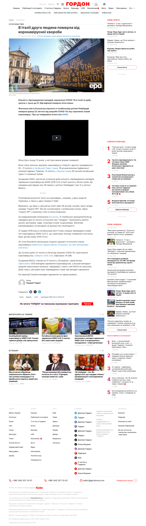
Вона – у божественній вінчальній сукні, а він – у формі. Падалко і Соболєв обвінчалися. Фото (122, 344)
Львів (55, 417)
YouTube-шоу (36, 456)
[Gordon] (77, 4)
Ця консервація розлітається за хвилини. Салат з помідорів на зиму (124, 393)
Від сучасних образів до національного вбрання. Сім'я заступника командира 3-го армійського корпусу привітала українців (23, 376)
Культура (12, 434)
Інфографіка (13, 451)
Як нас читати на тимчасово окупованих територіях (127, 432)
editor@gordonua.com (93, 480)
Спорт (11, 430)
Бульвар (75, 8)
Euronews (53, 217)
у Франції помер (63, 171)
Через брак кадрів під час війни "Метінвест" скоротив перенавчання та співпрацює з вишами (121, 251)
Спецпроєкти (36, 460)
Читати (87, 304)
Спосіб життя (14, 443)
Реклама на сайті (125, 421)
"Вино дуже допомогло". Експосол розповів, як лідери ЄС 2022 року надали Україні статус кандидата (120, 232)
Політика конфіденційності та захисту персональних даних (104, 423)
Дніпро (55, 434)
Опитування (121, 8)
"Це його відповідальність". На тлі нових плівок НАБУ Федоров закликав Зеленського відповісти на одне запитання (124, 164)
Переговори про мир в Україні (65, 13)
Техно (11, 439)
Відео (111, 8)
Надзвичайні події (16, 447)
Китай (21, 297)
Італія (36, 297)
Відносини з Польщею (90, 13)
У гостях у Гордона (52, 8)
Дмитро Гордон (85, 413)
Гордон (11, 20)
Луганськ (56, 443)
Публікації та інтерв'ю (32, 8)
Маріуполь (57, 439)
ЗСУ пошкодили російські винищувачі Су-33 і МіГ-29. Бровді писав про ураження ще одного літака (121, 262)
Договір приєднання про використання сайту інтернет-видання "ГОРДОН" (104, 433)
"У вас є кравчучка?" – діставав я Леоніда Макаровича (120, 25)
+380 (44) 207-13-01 (22, 480)
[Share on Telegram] (39, 292)
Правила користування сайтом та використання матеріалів (104, 413)
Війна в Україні (14, 413)
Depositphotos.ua (36, 498)
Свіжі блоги (113, 20)
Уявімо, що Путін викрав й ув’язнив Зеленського (121, 41)
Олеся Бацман (84, 444)
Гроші (11, 421)
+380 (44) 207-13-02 (58, 480)
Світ (21, 343)
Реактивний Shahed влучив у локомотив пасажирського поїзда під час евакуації (123, 177)
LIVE (83, 8)
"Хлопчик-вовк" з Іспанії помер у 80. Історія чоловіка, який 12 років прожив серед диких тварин (124, 150)
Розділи (33, 409)
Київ (54, 413)
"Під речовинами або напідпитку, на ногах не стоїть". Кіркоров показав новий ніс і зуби (57, 374)
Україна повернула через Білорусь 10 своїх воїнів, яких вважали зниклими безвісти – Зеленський (121, 303)
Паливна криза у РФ (43, 13)
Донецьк (56, 426)
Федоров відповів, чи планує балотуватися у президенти (123, 202)
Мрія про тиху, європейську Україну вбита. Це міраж (119, 59)
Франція (28, 297)
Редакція (121, 417)
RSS (79, 458)
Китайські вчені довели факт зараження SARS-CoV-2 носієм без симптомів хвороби (56, 338)
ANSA (65, 114)
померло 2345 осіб (43, 255)
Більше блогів (122, 67)
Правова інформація (126, 426)
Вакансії (121, 413)
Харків (55, 430)
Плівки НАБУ (106, 13)
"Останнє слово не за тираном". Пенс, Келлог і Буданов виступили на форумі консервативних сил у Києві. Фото (124, 190)
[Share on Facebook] (30, 292)
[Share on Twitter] (35, 292)
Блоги (66, 8)
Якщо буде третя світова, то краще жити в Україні (121, 33)
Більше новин (122, 330)
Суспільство (20, 20)
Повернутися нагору (125, 480)
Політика (12, 417)
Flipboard (82, 453)
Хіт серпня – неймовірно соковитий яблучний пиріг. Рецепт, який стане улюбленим (124, 369)
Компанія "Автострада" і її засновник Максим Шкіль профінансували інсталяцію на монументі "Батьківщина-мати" (121, 282)
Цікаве (11, 456)
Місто (55, 409)
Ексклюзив (92, 8)
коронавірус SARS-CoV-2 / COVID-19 (52, 297)
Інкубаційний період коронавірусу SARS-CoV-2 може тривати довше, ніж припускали (23, 338)
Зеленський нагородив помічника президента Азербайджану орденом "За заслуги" (121, 272)
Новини (16, 8)
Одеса (55, 421)
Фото (104, 8)
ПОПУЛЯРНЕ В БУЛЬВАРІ (119, 336)
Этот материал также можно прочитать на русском (59, 36)
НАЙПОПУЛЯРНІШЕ (116, 142)
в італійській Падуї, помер (46, 168)
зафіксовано (24, 263)
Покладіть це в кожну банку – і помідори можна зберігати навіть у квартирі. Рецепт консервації (124, 357)
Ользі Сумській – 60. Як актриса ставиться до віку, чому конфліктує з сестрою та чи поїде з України (124, 381)
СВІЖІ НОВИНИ (114, 224)
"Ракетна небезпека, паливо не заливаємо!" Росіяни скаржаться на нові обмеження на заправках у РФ (121, 323)
